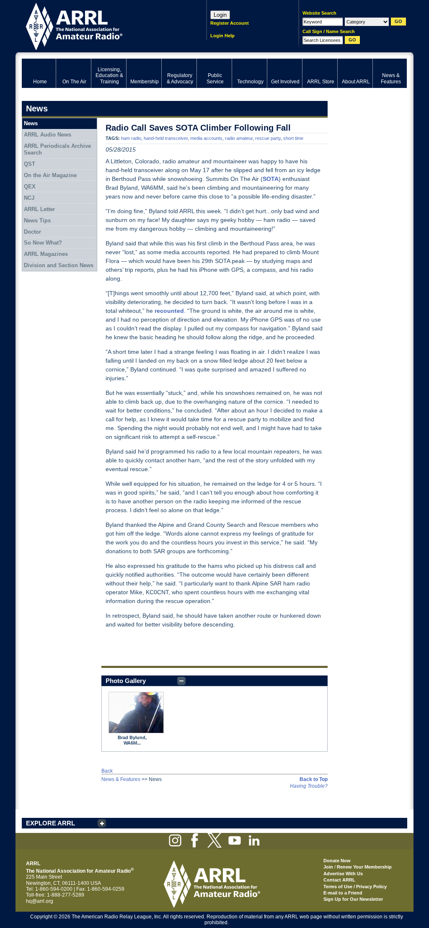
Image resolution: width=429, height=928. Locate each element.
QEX (30, 186)
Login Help (222, 35)
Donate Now (337, 860)
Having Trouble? (309, 786)
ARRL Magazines (46, 254)
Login (220, 15)
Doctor (32, 232)
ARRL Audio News (47, 134)
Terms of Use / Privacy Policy (355, 886)
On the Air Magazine (50, 175)
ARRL (103, 25)
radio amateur (239, 138)
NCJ (29, 198)
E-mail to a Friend (342, 892)
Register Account (229, 23)
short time (293, 138)
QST (29, 164)
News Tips (37, 220)
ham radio (131, 138)
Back (107, 771)
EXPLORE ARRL (50, 823)
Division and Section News (58, 265)
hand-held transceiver (166, 138)
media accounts (206, 138)
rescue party (268, 138)
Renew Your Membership (364, 866)
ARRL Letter (39, 209)
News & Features (120, 779)
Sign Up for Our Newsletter (353, 899)
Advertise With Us (343, 873)
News (31, 123)
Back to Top (314, 779)
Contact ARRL (339, 879)
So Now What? (43, 243)
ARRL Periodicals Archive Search (57, 149)
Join (328, 866)
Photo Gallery (126, 680)
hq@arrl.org (39, 901)
